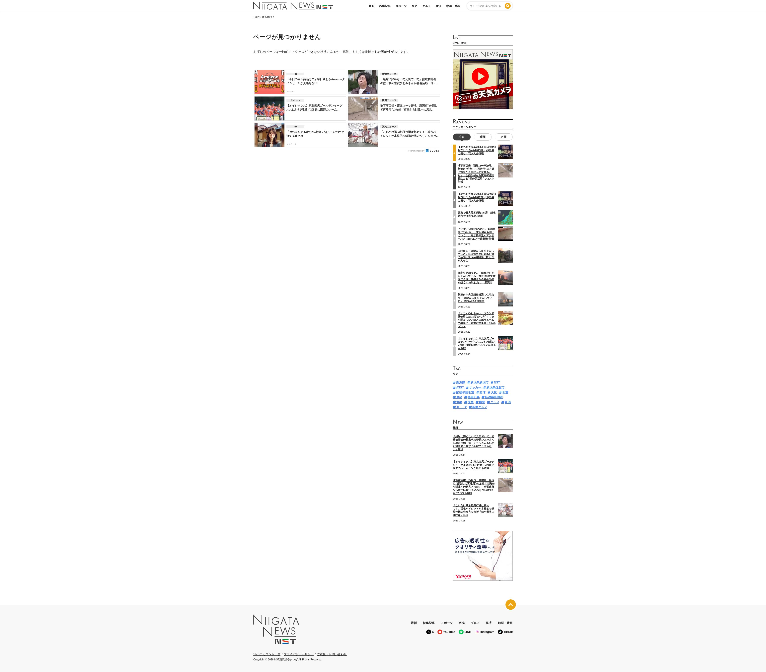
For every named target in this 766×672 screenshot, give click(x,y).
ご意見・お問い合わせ (332, 654)
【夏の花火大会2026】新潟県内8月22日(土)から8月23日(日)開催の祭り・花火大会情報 (477, 197)
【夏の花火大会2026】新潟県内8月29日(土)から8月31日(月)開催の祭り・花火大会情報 (477, 150)
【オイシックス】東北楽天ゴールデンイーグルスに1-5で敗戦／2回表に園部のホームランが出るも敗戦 (477, 343)
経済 (438, 6)
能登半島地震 (465, 392)
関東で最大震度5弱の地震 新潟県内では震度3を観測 (477, 214)
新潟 (508, 402)
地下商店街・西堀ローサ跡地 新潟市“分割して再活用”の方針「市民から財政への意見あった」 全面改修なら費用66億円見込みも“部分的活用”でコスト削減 (476, 173)
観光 (414, 6)
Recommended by (416, 151)
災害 (471, 402)
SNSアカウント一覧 (266, 654)
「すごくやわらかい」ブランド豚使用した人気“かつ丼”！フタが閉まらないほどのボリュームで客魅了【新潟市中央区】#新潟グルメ (477, 320)
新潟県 (460, 382)
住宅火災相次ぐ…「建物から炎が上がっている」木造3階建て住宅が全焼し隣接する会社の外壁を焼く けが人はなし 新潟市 (477, 277)
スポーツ (401, 6)
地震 (505, 392)
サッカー (475, 387)
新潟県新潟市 (480, 382)
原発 (459, 397)
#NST (460, 387)
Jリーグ (461, 407)
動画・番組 (453, 6)
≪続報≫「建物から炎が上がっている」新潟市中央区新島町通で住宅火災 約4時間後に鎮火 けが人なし (476, 255)
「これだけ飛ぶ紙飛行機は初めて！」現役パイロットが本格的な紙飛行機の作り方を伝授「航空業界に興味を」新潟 (473, 510)
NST (497, 382)
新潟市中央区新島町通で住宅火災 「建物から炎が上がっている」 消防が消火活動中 (476, 298)
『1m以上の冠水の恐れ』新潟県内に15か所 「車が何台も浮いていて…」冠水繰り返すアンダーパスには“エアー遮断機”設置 (476, 234)
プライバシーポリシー (299, 654)
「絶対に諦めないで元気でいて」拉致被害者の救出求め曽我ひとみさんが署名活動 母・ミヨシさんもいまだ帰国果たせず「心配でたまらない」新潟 (473, 443)
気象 (459, 402)
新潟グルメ (479, 407)
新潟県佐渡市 (495, 387)
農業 (482, 402)
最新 (371, 6)
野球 (483, 392)
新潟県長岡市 (494, 397)
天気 (494, 392)
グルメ (426, 6)
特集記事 (385, 6)
